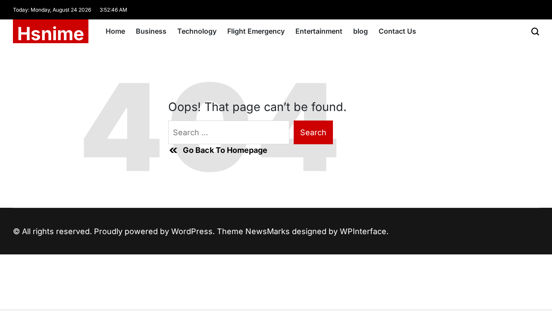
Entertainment (318, 31)
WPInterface (363, 231)
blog (360, 31)
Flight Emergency (256, 31)
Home (115, 31)
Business (151, 31)
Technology (196, 31)
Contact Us (397, 31)
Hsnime (50, 34)
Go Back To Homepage (225, 150)
